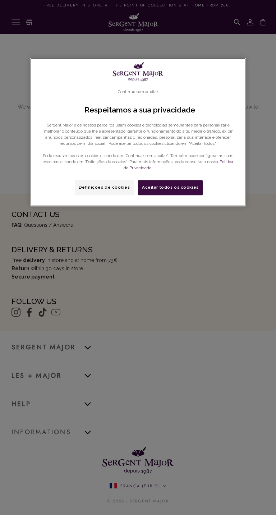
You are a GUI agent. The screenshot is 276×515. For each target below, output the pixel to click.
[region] (138, 132)
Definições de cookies (104, 187)
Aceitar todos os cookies (170, 187)
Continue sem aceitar (138, 91)
